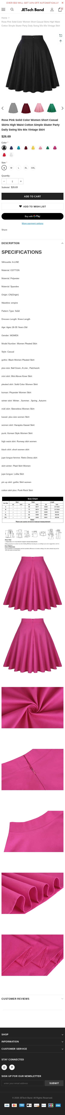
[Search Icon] (12, 9)
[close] (62, 2)
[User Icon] (52, 9)
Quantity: (6, 175)
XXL (33, 168)
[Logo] (32, 9)
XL (26, 168)
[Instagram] (4, 1067)
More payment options (32, 223)
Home (4, 18)
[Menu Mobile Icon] (3, 9)
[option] (32, 65)
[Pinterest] (12, 1067)
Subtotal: (6, 187)
